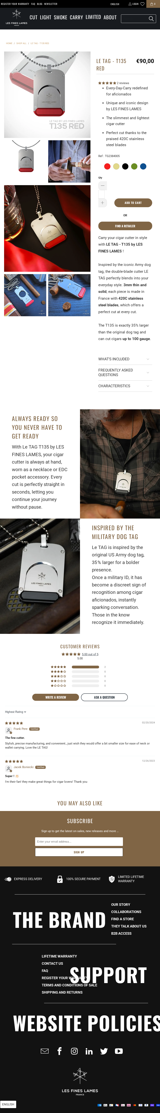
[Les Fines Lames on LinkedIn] (88, 1051)
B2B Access (121, 933)
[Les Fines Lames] (14, 18)
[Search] (151, 18)
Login (135, 3)
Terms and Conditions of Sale (69, 985)
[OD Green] (134, 166)
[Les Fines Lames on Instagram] (73, 1051)
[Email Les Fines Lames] (43, 1051)
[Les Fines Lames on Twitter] (103, 1051)
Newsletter (50, 3)
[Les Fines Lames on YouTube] (118, 1051)
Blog (39, 3)
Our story (120, 905)
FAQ (33, 3)
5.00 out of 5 (90, 654)
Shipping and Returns (62, 992)
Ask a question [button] (104, 697)
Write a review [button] (55, 697)
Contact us (52, 964)
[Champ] (116, 166)
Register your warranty (15, 3)
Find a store (122, 919)
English (115, 4)
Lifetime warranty (59, 956)
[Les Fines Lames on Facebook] (58, 1051)
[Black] (125, 166)
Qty (100, 177)
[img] (14, 723)
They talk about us (129, 926)
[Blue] (143, 166)
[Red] (107, 166)
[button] (33, 17)
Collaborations (126, 912)
